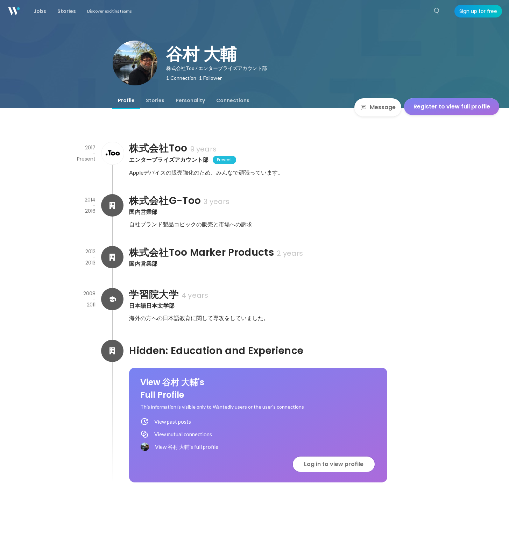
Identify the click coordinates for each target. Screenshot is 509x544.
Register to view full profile (451, 107)
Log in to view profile (333, 464)
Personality (190, 100)
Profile (126, 100)
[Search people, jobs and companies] (437, 11)
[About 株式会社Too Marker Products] (112, 257)
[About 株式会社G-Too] (112, 205)
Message (383, 107)
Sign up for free (478, 11)
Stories (155, 100)
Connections (232, 100)
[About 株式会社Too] (112, 153)
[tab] (126, 100)
